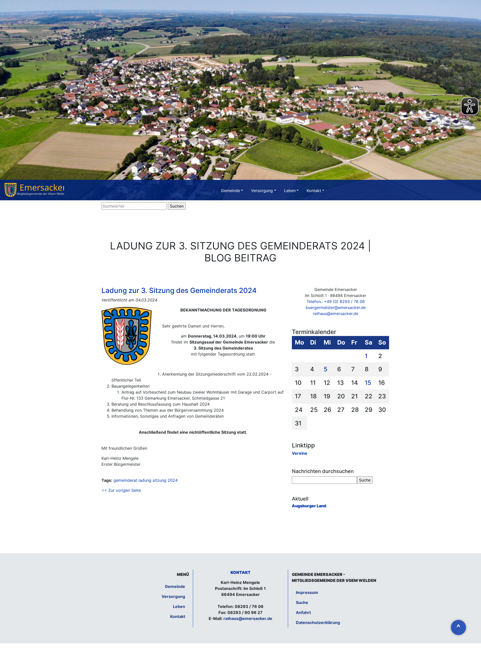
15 (368, 382)
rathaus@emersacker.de (335, 313)
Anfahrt (303, 612)
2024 (173, 480)
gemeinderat (125, 480)
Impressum (307, 592)
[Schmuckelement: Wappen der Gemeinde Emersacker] (34, 190)
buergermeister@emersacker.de (336, 307)
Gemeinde (230, 190)
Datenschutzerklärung (318, 622)
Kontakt (314, 190)
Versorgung (262, 190)
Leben (290, 190)
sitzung (159, 480)
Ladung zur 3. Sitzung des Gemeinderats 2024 (179, 290)
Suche (302, 602)
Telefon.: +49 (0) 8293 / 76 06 (336, 301)
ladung (145, 480)
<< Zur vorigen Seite (121, 490)
